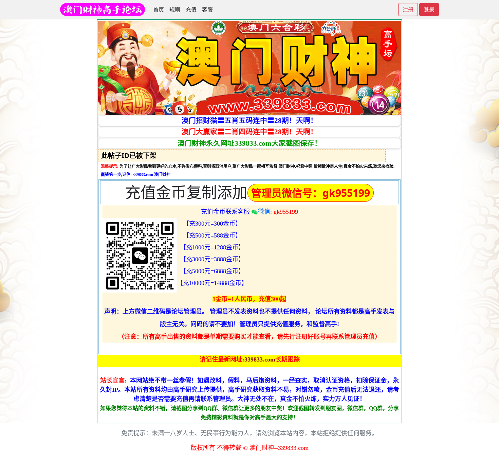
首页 (158, 9)
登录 (429, 9)
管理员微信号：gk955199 (310, 193)
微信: (278, 211)
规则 (174, 9)
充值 (191, 9)
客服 (207, 9)
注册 (408, 9)
